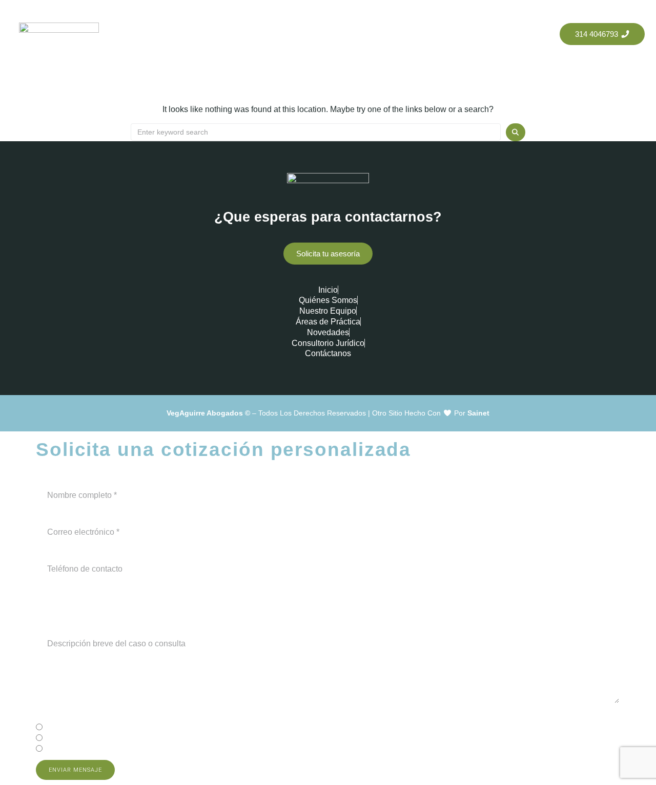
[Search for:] (316, 132)
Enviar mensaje (75, 770)
